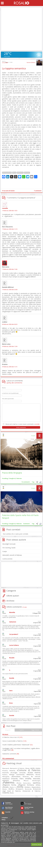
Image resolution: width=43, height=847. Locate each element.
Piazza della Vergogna (12, 472)
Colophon (5, 817)
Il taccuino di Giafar (8, 191)
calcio (38, 768)
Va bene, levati (36, 844)
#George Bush (7, 172)
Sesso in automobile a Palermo (14, 741)
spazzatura (36, 787)
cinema (12, 770)
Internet (26, 776)
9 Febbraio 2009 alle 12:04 (9, 346)
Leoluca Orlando (10, 778)
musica (17, 780)
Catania (5, 770)
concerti (5, 773)
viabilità (6, 793)
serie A (13, 787)
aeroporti (6, 768)
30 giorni (7, 730)
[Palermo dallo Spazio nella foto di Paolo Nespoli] (21, 501)
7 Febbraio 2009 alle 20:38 (9, 289)
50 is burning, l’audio (9, 548)
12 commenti (26, 482)
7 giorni (21, 730)
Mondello (37, 779)
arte (32, 768)
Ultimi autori (12, 595)
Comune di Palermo (29, 770)
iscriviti (37, 424)
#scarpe (27, 172)
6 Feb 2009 (5, 62)
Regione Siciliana (26, 785)
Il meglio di (12, 478)
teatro (5, 789)
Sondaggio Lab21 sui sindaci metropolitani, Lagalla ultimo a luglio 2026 (21, 749)
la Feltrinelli (36, 776)
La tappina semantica (14, 68)
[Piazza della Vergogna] (21, 454)
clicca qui (8, 838)
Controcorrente (7, 559)
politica (37, 783)
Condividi (37, 482)
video (12, 793)
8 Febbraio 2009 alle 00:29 (9, 324)
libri (21, 778)
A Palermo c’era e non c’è (12, 737)
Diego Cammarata (17, 774)
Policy (3, 819)
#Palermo (20, 172)
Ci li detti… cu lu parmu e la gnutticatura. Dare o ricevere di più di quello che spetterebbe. (20, 616)
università (28, 789)
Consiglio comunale (19, 773)
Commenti (26, 524)
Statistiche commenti (10, 754)
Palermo (19, 478)
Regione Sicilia (9, 785)
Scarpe (4, 551)
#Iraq (14, 172)
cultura (5, 774)
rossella (5, 208)
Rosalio (33, 435)
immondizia (16, 776)
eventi (38, 774)
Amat (27, 768)
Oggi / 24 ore (35, 730)
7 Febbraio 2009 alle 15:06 (9, 269)
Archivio (10, 600)
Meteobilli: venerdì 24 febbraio (12, 555)
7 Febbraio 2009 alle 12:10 (9, 229)
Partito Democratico (24, 783)
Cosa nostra (34, 772)
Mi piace (40, 482)
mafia (28, 778)
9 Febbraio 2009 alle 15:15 (9, 367)
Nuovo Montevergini (32, 780)
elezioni (30, 774)
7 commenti (37, 191)
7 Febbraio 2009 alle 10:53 (9, 210)
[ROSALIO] (21, 3)
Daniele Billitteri (31, 62)
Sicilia (20, 786)
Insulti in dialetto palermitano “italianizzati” (17, 745)
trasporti (20, 789)
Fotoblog (5, 478)
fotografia (6, 776)
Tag (33, 482)
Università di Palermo (32, 791)
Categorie (11, 590)
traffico (11, 789)
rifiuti (38, 785)
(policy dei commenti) (14, 383)
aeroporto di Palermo (17, 768)
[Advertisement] (21, 28)
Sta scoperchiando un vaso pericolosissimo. (15, 674)
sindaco (27, 787)
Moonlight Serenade (9, 544)
